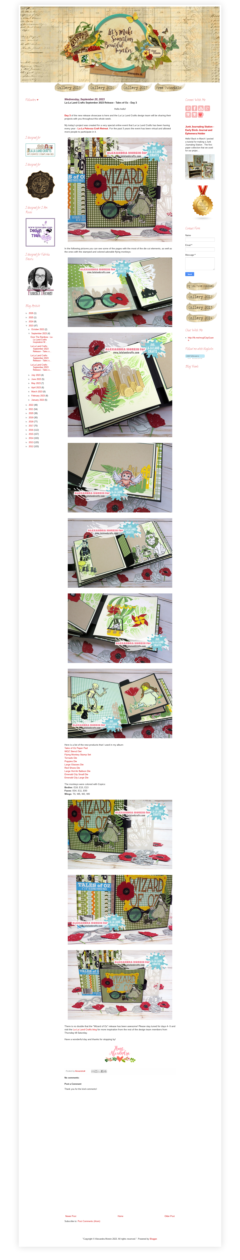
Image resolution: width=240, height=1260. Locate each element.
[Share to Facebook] (102, 1071)
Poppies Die (71, 761)
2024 (31, 321)
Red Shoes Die (72, 767)
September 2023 (39, 333)
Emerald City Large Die (76, 777)
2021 (31, 409)
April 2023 (36, 387)
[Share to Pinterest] (105, 1071)
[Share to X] (99, 1071)
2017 (31, 425)
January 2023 (38, 400)
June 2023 (36, 379)
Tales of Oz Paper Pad (76, 748)
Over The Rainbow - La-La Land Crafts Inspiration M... (42, 339)
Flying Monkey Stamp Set (78, 754)
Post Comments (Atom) (89, 1221)
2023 (31, 325)
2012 (31, 446)
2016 (31, 430)
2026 (31, 313)
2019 (31, 417)
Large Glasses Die (74, 764)
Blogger (153, 1239)
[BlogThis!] (96, 1071)
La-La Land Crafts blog (85, 1029)
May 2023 (36, 383)
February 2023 (38, 395)
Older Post (170, 1216)
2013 (31, 442)
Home (120, 1216)
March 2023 (37, 391)
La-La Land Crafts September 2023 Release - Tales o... (41, 348)
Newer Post (70, 1216)
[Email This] (93, 1071)
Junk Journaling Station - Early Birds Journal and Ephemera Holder (199, 130)
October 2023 (38, 329)
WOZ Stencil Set (72, 751)
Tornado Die (70, 758)
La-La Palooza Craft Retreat (93, 128)
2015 (31, 434)
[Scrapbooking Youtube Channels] (203, 220)
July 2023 (36, 375)
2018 (31, 421)
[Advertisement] (120, 1188)
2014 (31, 438)
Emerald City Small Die (76, 774)
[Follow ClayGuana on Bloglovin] (195, 358)
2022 (31, 405)
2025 (31, 317)
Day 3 (67, 115)
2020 (31, 413)
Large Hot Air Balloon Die (77, 771)
